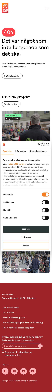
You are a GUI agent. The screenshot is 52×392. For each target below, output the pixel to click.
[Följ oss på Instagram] (14, 371)
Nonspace (33, 381)
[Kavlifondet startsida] (5, 8)
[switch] (45, 202)
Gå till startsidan (12, 76)
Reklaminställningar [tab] (38, 151)
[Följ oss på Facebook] (5, 371)
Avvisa (26, 246)
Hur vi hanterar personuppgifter (18, 327)
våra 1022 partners (18, 164)
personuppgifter (13, 355)
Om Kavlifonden (11, 307)
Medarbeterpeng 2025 (14, 317)
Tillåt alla (26, 229)
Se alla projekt (11, 104)
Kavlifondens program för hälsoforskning (23, 322)
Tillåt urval (26, 237)
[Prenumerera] (40, 346)
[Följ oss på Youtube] (32, 371)
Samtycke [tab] (7, 151)
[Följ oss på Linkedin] (23, 371)
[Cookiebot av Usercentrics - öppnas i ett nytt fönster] (38, 144)
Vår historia (8, 312)
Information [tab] (20, 151)
